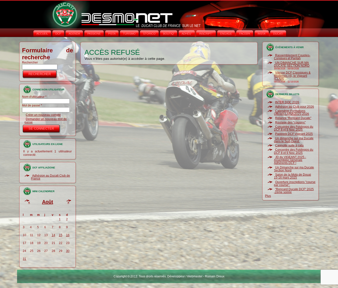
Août (47, 202)
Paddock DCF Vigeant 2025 (294, 134)
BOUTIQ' (168, 33)
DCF (58, 33)
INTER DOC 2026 (287, 102)
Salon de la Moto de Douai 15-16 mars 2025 (292, 176)
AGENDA (74, 33)
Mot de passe (32, 105)
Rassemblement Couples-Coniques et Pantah (292, 57)
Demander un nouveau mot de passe (45, 120)
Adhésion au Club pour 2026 (294, 106)
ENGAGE (226, 33)
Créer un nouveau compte (43, 115)
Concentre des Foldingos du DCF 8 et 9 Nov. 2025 (293, 128)
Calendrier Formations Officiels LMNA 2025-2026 (291, 112)
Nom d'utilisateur (34, 97)
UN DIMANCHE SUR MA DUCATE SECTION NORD (292, 64)
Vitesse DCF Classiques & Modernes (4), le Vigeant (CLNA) (292, 76)
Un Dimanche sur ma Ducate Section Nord (294, 169)
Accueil (42, 33)
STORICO (149, 33)
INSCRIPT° (206, 33)
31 (24, 259)
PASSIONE (94, 33)
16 (68, 235)
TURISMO (129, 33)
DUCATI (278, 33)
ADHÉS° (187, 33)
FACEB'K (244, 33)
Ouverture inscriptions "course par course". (294, 183)
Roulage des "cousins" (290, 122)
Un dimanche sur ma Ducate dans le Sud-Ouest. (294, 140)
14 (53, 235)
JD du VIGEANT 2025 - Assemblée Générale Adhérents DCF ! (290, 160)
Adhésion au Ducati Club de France (50, 177)
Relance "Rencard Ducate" (293, 118)
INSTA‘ (262, 33)
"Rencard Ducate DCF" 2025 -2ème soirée (294, 190)
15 (60, 235)
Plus (268, 196)
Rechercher (30, 62)
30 (68, 251)
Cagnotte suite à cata (289, 145)
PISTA (112, 33)
